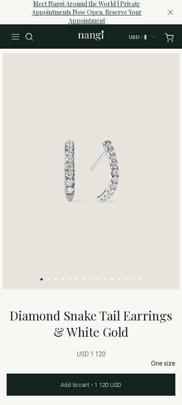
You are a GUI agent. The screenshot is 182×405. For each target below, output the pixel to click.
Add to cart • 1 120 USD (91, 385)
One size (163, 363)
